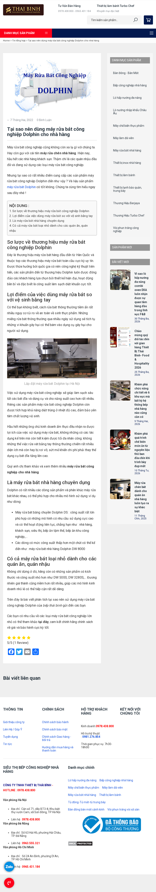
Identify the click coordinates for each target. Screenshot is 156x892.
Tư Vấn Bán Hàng (69, 6)
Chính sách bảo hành (55, 816)
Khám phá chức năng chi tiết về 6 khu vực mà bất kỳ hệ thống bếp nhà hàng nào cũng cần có (26, 761)
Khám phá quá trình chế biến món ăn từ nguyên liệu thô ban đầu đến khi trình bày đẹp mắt (26, 689)
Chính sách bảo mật (54, 824)
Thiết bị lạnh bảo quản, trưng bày (127, 189)
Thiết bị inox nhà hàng (127, 162)
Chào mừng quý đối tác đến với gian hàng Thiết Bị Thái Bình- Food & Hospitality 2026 (26, 739)
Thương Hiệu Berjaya (126, 203)
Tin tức (7, 838)
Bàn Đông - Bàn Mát (126, 73)
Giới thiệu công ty (14, 816)
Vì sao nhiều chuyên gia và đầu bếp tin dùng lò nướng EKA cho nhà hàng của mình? (76, 706)
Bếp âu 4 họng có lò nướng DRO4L (143, 392)
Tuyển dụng (10, 831)
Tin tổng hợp (19, 40)
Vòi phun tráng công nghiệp (126, 229)
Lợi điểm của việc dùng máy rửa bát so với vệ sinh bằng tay (52, 216)
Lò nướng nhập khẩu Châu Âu (129, 111)
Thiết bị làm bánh (124, 175)
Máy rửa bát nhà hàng (127, 150)
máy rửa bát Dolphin (21, 187)
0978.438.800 (105, 820)
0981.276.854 (91, 831)
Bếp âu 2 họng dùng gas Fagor (141, 263)
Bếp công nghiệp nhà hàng (130, 85)
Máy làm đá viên (123, 138)
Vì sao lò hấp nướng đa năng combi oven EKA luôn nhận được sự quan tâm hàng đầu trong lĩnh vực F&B (141, 457)
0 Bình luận (44, 120)
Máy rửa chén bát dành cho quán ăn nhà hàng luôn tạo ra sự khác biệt (141, 660)
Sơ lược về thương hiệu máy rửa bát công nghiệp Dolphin (50, 211)
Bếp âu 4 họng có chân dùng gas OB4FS (143, 323)
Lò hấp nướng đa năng (127, 97)
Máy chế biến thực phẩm (128, 125)
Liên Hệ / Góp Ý (12, 824)
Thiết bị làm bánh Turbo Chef (115, 6)
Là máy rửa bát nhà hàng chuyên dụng (38, 221)
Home (6, 40)
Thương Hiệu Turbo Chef (128, 215)
